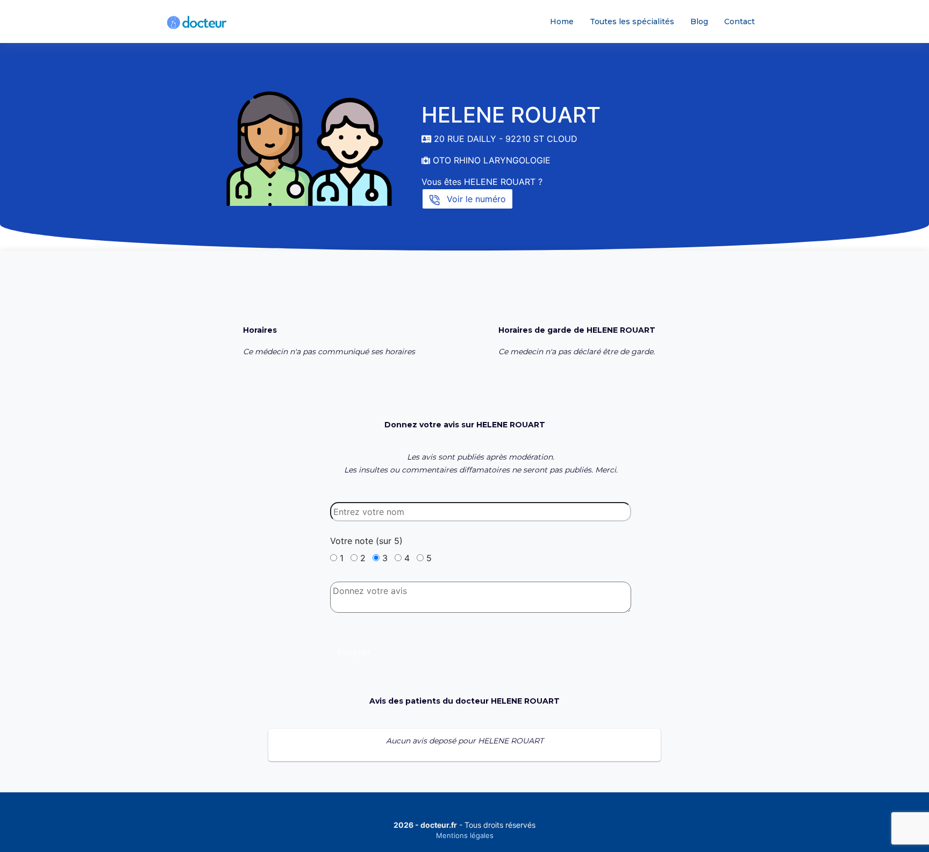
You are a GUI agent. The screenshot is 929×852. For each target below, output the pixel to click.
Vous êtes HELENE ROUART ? (481, 181)
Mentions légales (465, 835)
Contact (739, 21)
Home (562, 21)
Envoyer (353, 652)
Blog (699, 21)
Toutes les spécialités (632, 21)
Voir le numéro (475, 199)
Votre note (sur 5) (366, 540)
